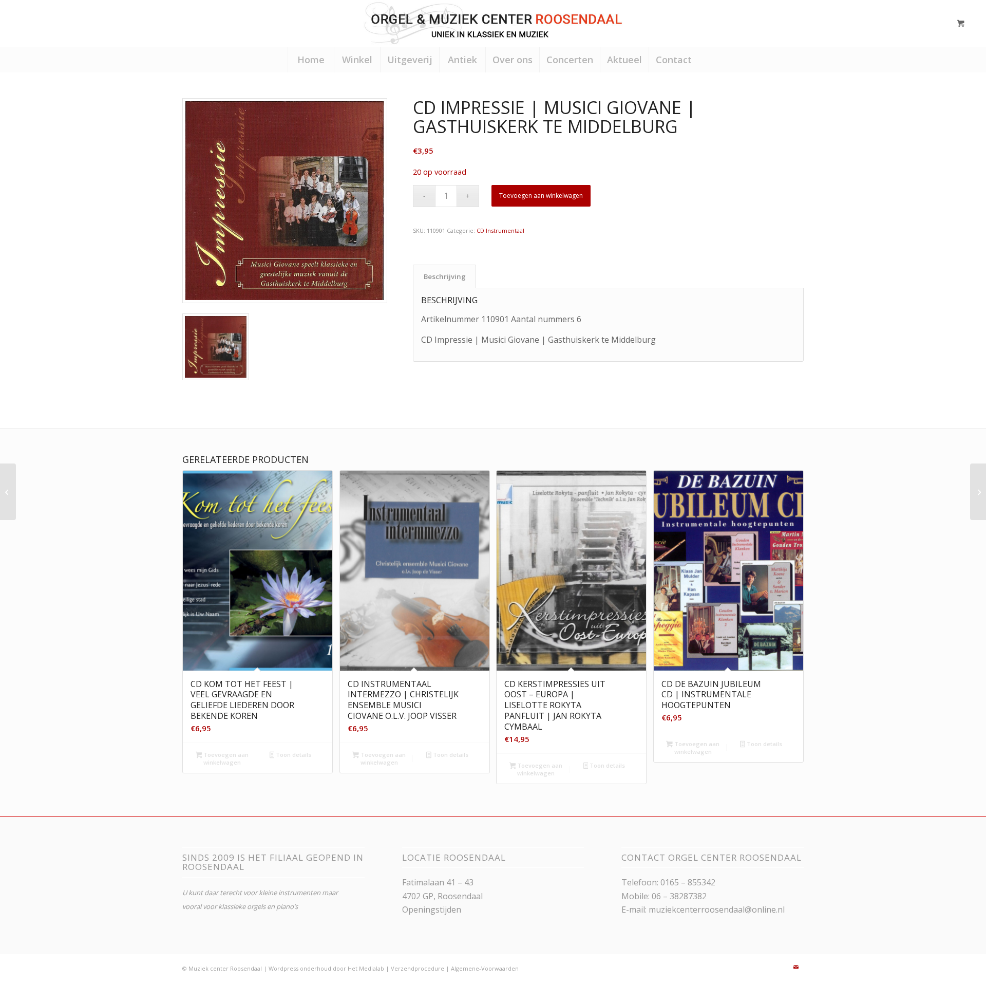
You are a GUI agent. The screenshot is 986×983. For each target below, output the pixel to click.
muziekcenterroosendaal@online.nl (717, 909)
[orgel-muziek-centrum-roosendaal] (493, 23)
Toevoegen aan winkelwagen (541, 195)
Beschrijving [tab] (445, 276)
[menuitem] (311, 59)
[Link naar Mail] (796, 967)
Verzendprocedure (417, 968)
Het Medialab (366, 968)
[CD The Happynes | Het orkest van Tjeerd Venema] (978, 491)
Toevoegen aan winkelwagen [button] (225, 758)
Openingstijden (431, 909)
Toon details (292, 754)
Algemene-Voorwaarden (485, 968)
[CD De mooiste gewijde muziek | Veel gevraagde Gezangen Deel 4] (8, 491)
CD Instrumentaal (500, 230)
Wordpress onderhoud (300, 968)
